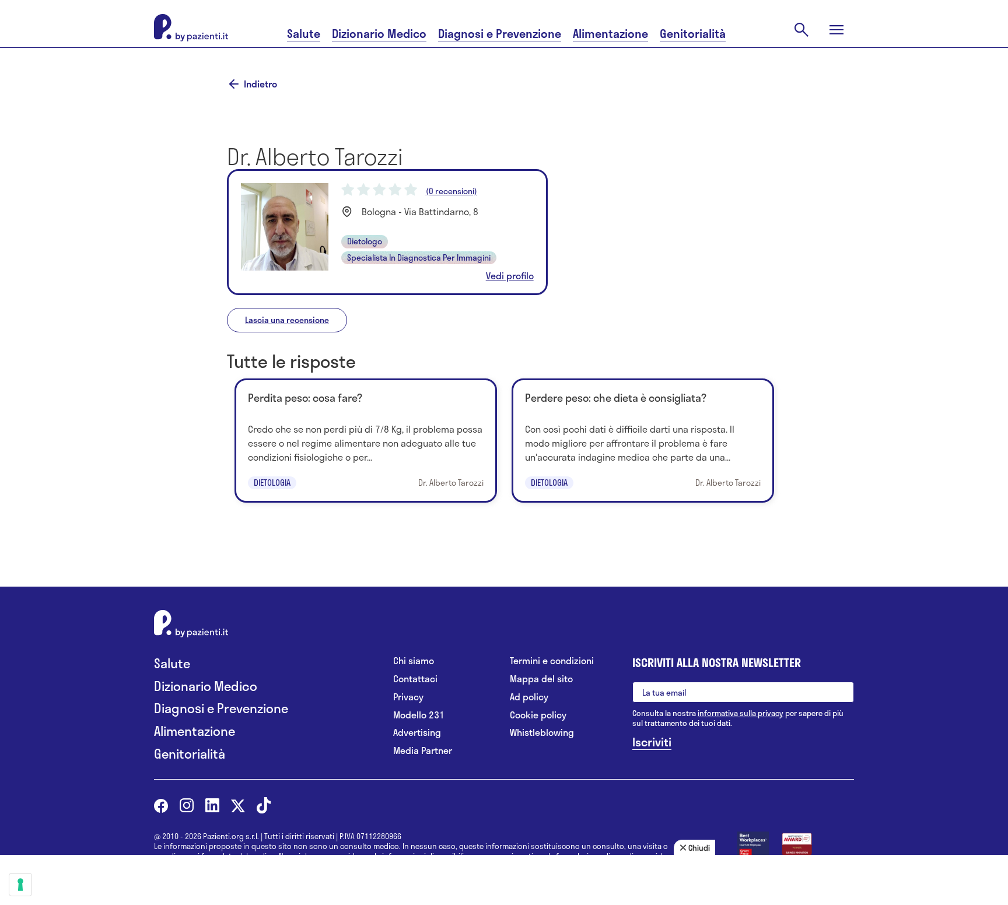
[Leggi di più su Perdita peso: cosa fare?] (365, 440)
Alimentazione (610, 33)
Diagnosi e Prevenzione (499, 33)
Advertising (417, 733)
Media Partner (422, 751)
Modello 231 (418, 715)
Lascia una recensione (287, 320)
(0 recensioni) (451, 191)
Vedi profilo (510, 276)
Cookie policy (538, 715)
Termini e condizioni (552, 661)
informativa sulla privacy (740, 713)
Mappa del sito (541, 679)
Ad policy (529, 697)
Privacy (408, 697)
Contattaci (415, 679)
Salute (303, 33)
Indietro (260, 84)
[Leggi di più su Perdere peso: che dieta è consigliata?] (642, 440)
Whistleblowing (542, 733)
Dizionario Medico (379, 33)
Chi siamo (413, 661)
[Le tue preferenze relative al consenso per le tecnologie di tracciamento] (20, 885)
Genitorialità (693, 33)
